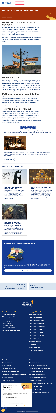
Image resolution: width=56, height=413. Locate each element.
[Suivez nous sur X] (3, 408)
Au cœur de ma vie (7, 321)
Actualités (9, 17)
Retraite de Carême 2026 (35, 386)
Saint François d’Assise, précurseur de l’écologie (12, 222)
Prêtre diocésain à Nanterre (36, 320)
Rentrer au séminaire (7, 377)
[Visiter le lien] (9, 3)
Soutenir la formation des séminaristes (39, 368)
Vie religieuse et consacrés (36, 350)
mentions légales (21, 411)
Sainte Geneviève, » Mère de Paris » (41, 187)
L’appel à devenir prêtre (35, 314)
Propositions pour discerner (9, 360)
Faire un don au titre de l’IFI (36, 371)
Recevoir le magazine (28, 270)
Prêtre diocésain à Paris (35, 317)
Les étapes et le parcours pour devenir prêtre (14, 374)
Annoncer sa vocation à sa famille (11, 371)
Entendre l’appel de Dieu (9, 312)
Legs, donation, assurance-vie (37, 374)
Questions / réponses (8, 380)
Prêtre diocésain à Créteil (36, 332)
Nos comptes (32, 397)
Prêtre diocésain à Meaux (36, 329)
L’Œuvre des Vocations (36, 357)
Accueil (4, 17)
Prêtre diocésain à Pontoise (36, 335)
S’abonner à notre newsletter (37, 380)
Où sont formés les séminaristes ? (38, 365)
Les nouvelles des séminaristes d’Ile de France (41, 383)
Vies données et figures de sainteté (11, 330)
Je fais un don (20, 3)
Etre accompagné (7, 362)
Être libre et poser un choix (9, 368)
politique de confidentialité (32, 411)
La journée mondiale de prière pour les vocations (39, 393)
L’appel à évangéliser (7, 325)
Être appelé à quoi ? (35, 312)
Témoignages (32, 344)
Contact (31, 400)
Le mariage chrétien (34, 347)
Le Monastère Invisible (35, 341)
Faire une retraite (7, 365)
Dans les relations (6, 323)
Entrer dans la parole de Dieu (9, 317)
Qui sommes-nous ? (34, 362)
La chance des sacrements (9, 319)
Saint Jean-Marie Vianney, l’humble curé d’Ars (13, 187)
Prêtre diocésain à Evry (35, 338)
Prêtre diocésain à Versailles (36, 323)
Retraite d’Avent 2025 (35, 389)
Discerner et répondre (9, 357)
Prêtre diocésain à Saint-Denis (37, 326)
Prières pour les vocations (8, 327)
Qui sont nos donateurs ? (35, 360)
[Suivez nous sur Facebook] (6, 408)
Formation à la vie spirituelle (9, 314)
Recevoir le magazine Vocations (37, 377)
